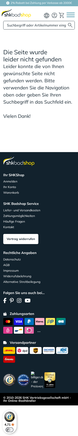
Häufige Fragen (14, 221)
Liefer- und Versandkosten (21, 210)
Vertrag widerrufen (21, 239)
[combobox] (39, 25)
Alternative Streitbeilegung (21, 282)
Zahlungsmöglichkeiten (19, 216)
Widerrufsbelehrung (17, 276)
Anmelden (10, 181)
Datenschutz (12, 259)
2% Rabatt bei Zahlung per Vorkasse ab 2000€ (41, 3)
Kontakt (8, 227)
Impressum (11, 270)
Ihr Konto (9, 187)
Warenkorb (11, 193)
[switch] (9, 429)
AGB (6, 265)
